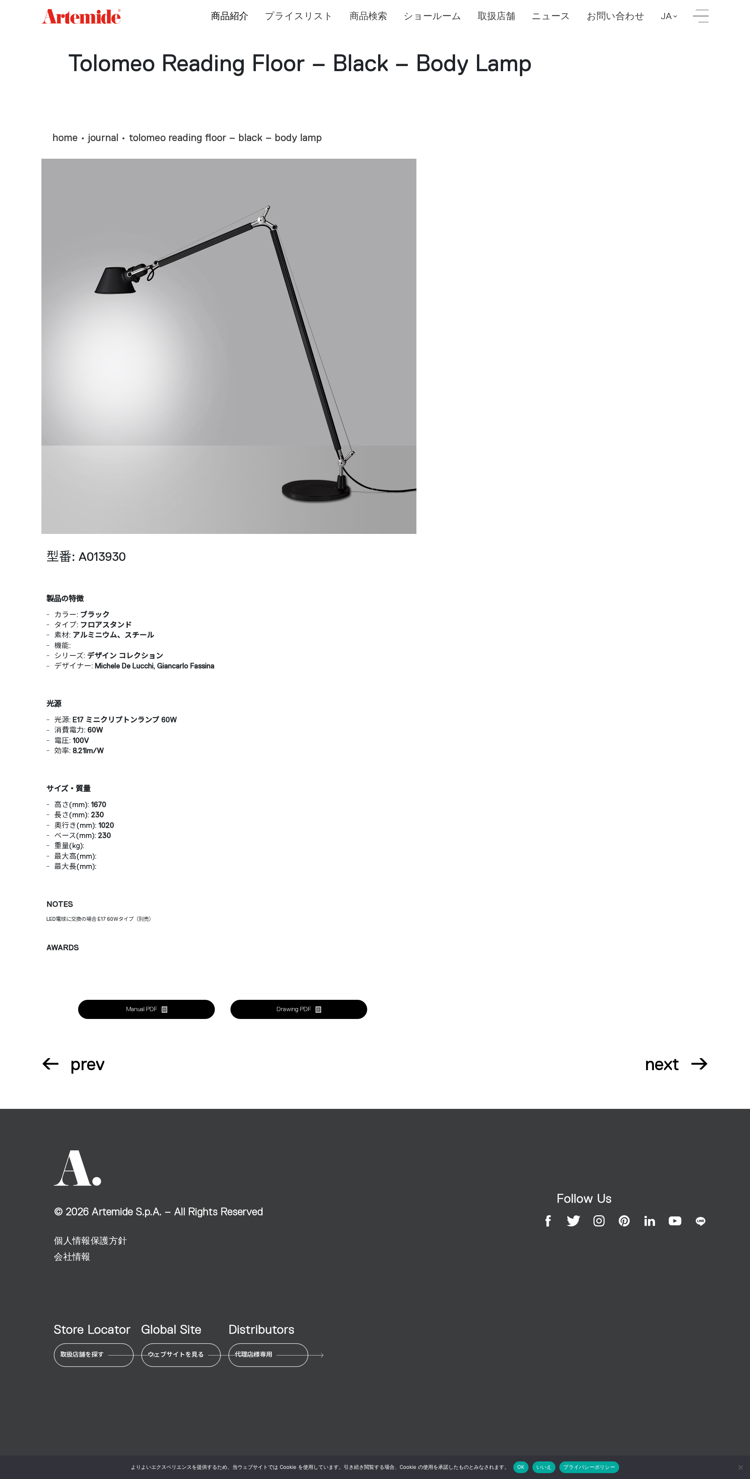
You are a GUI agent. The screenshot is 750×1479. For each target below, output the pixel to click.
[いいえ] (740, 1467)
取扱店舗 (496, 16)
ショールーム (432, 16)
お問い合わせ (616, 16)
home (65, 138)
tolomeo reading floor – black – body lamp (225, 138)
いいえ (544, 1467)
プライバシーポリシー (589, 1467)
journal (103, 138)
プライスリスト (299, 16)
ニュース (551, 16)
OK (521, 1467)
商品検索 (368, 16)
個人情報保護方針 (90, 1240)
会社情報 (72, 1257)
